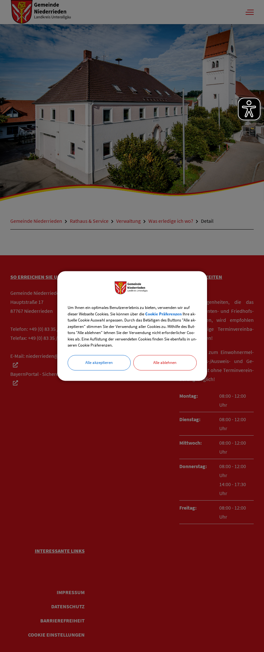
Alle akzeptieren (99, 362)
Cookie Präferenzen (163, 314)
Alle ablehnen (164, 362)
